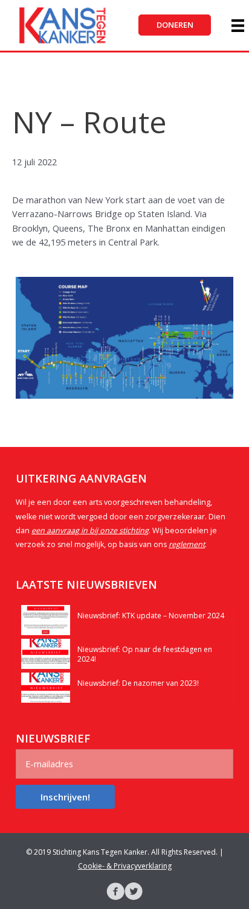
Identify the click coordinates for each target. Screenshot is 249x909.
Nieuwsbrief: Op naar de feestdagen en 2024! (144, 654)
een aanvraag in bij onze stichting (90, 530)
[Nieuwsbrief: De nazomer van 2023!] (45, 686)
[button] (174, 25)
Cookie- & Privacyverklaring (125, 866)
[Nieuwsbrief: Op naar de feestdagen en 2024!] (45, 653)
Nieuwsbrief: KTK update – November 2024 (150, 615)
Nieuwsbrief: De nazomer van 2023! (138, 683)
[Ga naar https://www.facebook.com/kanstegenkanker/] (115, 892)
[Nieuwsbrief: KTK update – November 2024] (45, 619)
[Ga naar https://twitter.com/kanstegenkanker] (133, 892)
